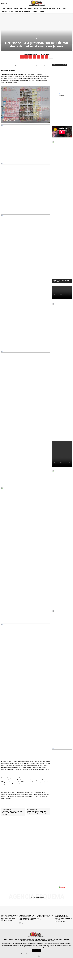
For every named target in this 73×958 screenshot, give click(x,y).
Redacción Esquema (30, 54)
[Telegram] (42, 57)
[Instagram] (36, 950)
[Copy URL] (46, 57)
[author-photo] (2, 920)
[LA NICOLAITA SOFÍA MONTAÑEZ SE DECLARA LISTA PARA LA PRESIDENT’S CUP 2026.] (63, 908)
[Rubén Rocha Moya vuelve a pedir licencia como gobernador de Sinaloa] (9, 908)
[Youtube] (39, 950)
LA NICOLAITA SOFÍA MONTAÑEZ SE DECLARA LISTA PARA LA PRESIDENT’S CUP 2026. (63, 917)
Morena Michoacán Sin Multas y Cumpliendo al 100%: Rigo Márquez (12, 813)
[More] (51, 57)
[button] (4, 3)
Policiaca (36, 39)
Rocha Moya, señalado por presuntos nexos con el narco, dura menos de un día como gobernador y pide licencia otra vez (27, 918)
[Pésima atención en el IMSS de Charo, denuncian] (45, 908)
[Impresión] (38, 57)
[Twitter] (26, 57)
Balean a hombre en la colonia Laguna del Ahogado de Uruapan (37, 812)
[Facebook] (22, 57)
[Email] (34, 57)
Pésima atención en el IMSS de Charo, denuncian (45, 916)
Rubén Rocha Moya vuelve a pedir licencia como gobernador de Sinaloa (9, 917)
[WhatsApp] (30, 57)
